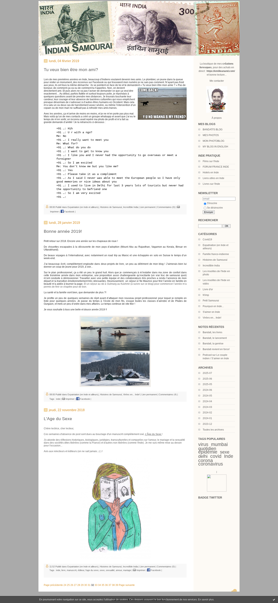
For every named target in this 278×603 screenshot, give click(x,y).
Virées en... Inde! (212, 317)
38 (113, 585)
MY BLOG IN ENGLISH (215, 146)
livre (63, 570)
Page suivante (127, 585)
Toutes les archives (213, 429)
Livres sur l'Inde (211, 183)
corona (205, 460)
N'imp (206, 295)
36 (106, 585)
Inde (228, 456)
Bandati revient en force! (216, 349)
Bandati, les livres (212, 332)
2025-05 (207, 384)
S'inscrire (212, 203)
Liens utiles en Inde (213, 178)
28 (78, 585)
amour (119, 570)
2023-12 (207, 424)
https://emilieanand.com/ (221, 71)
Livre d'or (208, 289)
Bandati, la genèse (213, 343)
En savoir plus (206, 599)
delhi (203, 456)
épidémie (207, 452)
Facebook (69, 211)
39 (116, 585)
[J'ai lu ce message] (274, 599)
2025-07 (207, 373)
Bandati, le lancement (215, 338)
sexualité (110, 570)
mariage (127, 570)
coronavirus (210, 464)
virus (203, 444)
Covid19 (207, 239)
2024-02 (207, 412)
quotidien (207, 448)
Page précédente (53, 585)
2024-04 (207, 401)
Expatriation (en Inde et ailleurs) (83, 207)
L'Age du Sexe (58, 418)
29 (82, 585)
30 (85, 585)
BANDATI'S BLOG (212, 129)
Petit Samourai (211, 300)
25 (68, 585)
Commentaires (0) (166, 207)
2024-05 (207, 395)
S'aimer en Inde (211, 312)
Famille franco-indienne (216, 254)
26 (71, 585)
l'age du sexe (92, 570)
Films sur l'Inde (211, 161)
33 (96, 585)
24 (64, 585)
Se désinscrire (215, 207)
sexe (224, 452)
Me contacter (217, 80)
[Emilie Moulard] (217, 490)
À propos (217, 117)
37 (109, 585)
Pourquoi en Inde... (213, 306)
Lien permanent (147, 207)
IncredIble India (211, 265)
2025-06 (207, 378)
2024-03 (207, 407)
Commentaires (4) (168, 394)
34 (99, 585)
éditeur (81, 570)
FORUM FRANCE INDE (216, 166)
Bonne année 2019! (63, 231)
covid (215, 456)
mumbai (219, 444)
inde (58, 399)
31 (89, 585)
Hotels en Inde (211, 172)
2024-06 (207, 390)
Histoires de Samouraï (215, 259)
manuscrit (72, 570)
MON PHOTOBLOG (213, 140)
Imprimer (69, 399)
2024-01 (207, 418)
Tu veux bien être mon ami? (71, 69)
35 (103, 585)
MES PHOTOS (211, 135)
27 (75, 585)
